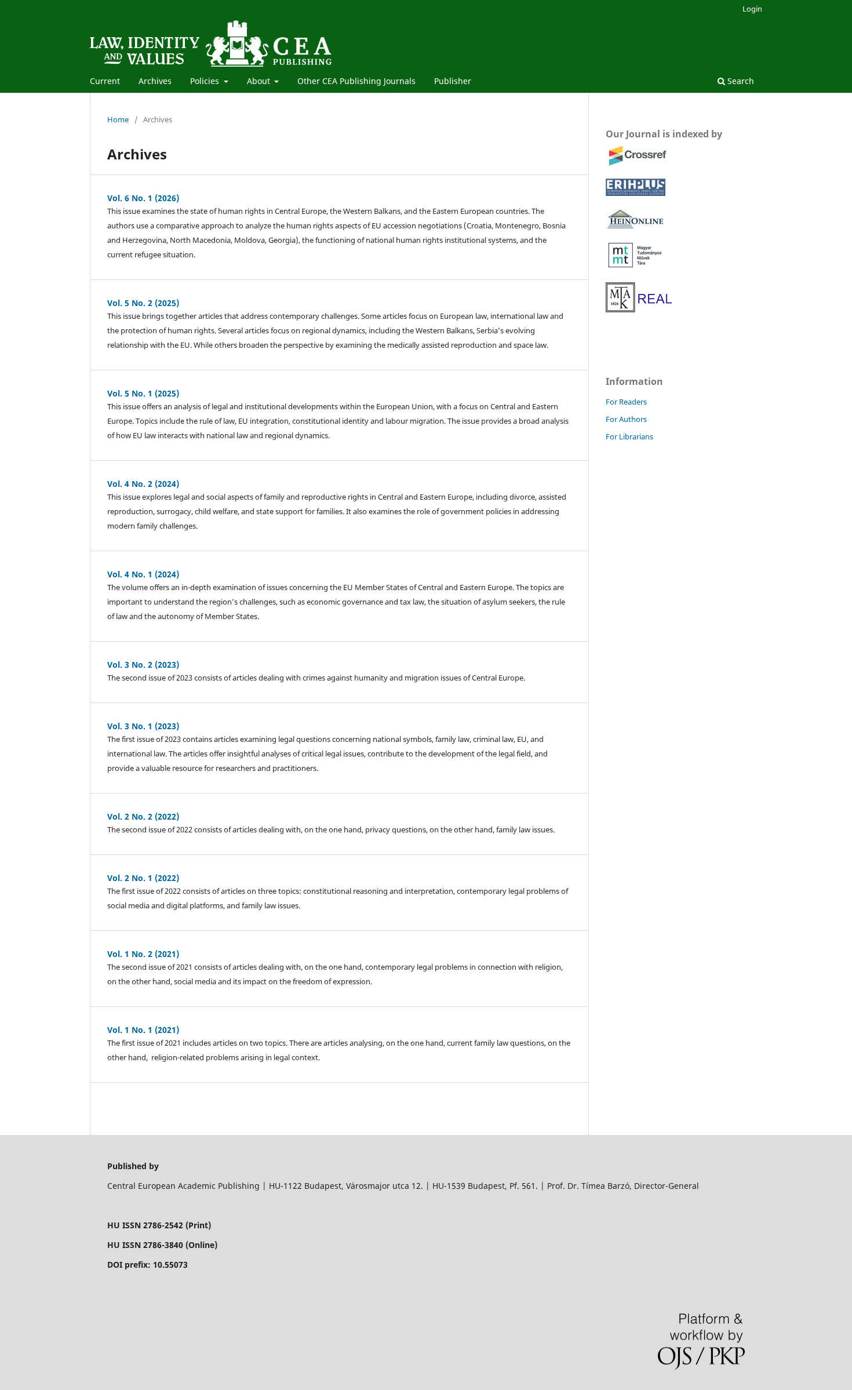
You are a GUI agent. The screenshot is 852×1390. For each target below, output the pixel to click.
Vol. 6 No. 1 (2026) (143, 197)
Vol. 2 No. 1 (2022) (143, 877)
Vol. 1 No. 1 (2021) (143, 1029)
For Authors (626, 419)
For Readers (626, 401)
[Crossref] (637, 162)
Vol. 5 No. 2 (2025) (143, 302)
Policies (205, 80)
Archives (155, 80)
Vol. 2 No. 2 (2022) (143, 816)
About (259, 80)
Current (105, 80)
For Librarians (629, 436)
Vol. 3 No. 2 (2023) (143, 664)
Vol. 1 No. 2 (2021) (143, 953)
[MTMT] (636, 264)
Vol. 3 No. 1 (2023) (143, 726)
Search (739, 80)
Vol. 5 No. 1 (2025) (143, 393)
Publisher (452, 80)
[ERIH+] (635, 192)
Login (752, 8)
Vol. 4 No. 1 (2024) (143, 574)
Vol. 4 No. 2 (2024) (143, 483)
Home (118, 119)
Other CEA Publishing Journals (356, 80)
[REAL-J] (640, 310)
